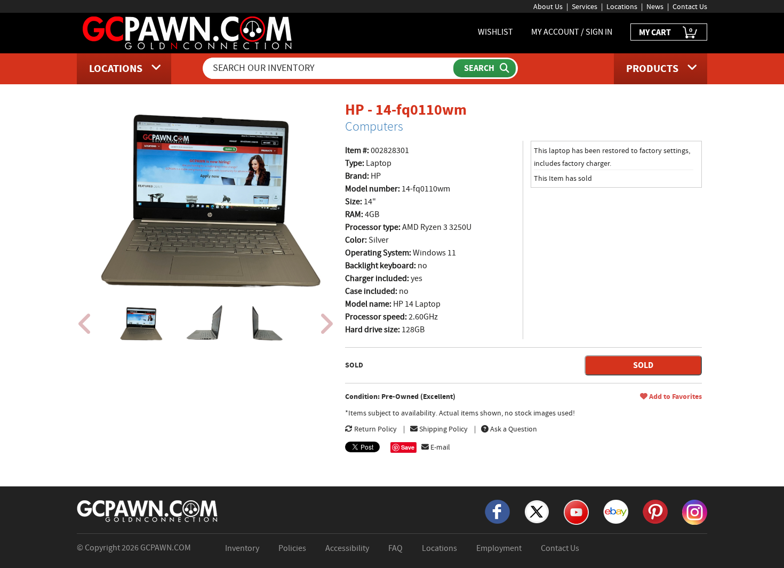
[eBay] (615, 511)
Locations (621, 6)
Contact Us (690, 6)
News (654, 6)
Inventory (242, 548)
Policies (292, 548)
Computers (374, 126)
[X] (536, 511)
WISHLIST (495, 32)
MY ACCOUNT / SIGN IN (571, 32)
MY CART (665, 32)
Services (584, 6)
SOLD (643, 365)
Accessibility (347, 548)
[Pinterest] (655, 511)
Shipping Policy (443, 429)
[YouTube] (576, 511)
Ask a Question (513, 429)
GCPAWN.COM (165, 547)
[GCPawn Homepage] (188, 32)
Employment (499, 548)
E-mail (439, 447)
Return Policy (375, 429)
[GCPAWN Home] (148, 510)
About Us (548, 6)
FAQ (395, 548)
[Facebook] (497, 511)
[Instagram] (694, 511)
